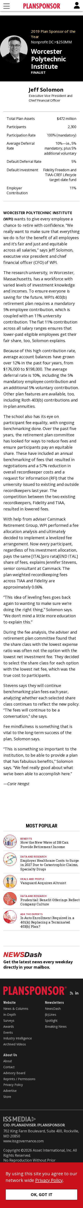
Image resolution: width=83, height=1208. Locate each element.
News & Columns (15, 1008)
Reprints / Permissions (19, 1079)
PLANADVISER (24, 1125)
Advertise (10, 1091)
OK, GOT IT (41, 1194)
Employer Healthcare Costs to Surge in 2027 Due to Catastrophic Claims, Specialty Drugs (49, 864)
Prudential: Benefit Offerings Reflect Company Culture (50, 902)
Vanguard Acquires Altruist (43, 883)
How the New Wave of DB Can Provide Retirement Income (44, 844)
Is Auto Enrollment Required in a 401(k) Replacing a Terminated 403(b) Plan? (47, 922)
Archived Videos (14, 1044)
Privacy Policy (13, 1085)
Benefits (26, 838)
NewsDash (53, 1008)
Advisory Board (14, 1073)
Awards (8, 1026)
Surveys (8, 1020)
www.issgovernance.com (23, 1141)
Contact (9, 1067)
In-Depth (9, 1014)
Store (7, 1097)
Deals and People (32, 879)
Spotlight (51, 1020)
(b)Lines (50, 1014)
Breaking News (56, 1026)
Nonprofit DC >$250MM (51, 41)
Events (8, 1032)
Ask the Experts (31, 914)
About (7, 1061)
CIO (6, 1125)
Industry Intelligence (17, 1038)
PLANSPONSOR (51, 1125)
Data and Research (33, 856)
